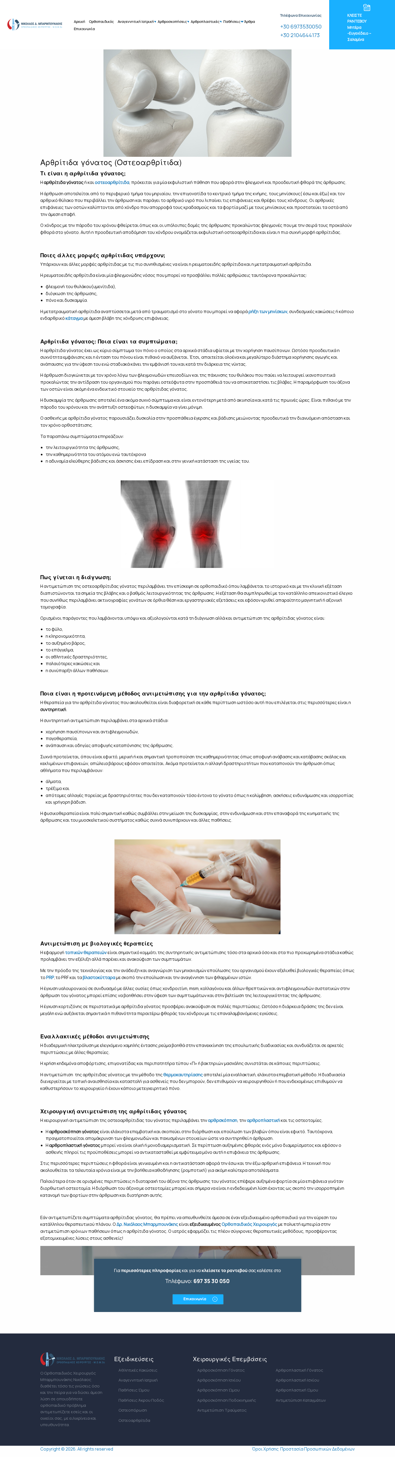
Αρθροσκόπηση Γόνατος (221, 1370)
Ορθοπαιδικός (101, 21)
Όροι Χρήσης (265, 1449)
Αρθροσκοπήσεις (172, 21)
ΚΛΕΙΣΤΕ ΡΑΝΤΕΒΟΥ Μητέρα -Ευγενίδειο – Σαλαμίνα (359, 27)
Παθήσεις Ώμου (134, 1390)
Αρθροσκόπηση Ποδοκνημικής (226, 1400)
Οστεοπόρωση (133, 1410)
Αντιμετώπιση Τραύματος (222, 1410)
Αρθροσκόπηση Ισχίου (219, 1380)
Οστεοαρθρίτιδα (134, 1420)
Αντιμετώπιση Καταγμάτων (301, 1400)
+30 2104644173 (300, 35)
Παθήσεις (231, 21)
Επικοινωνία (84, 28)
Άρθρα (249, 21)
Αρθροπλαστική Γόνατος (299, 1370)
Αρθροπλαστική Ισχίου (297, 1380)
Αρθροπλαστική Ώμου (297, 1390)
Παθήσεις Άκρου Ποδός (141, 1400)
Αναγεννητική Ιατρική (136, 21)
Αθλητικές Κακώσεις (138, 1370)
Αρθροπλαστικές (205, 21)
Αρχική (79, 21)
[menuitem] (79, 21)
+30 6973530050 (301, 26)
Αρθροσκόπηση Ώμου (218, 1390)
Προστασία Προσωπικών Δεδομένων (317, 1449)
